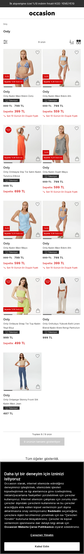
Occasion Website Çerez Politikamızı (29, 526)
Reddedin (54, 511)
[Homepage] (42, 13)
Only (5, 24)
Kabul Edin (42, 546)
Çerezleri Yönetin (41, 535)
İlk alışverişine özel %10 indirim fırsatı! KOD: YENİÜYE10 (42, 3)
